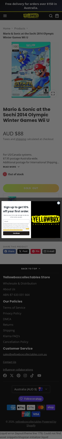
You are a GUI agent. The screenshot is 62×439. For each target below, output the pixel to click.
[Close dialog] (58, 203)
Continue (16, 233)
